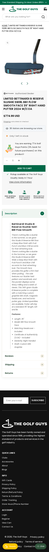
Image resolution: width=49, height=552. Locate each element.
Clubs (4, 457)
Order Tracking (9, 500)
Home (4, 25)
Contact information (34, 546)
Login (4, 515)
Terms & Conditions (12, 496)
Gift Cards (7, 480)
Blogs (4, 469)
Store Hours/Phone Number (15, 504)
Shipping (7, 122)
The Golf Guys (20, 536)
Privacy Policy (8, 484)
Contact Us (7, 526)
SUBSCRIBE (37, 400)
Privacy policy (37, 536)
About (5, 465)
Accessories (8, 461)
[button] (3, 9)
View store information (20, 182)
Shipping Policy (9, 488)
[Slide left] (22, 83)
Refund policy (16, 541)
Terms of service (33, 541)
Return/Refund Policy (12, 492)
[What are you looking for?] (43, 17)
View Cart (6, 522)
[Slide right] (27, 83)
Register (6, 519)
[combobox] (24, 17)
